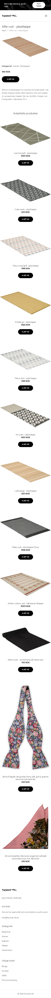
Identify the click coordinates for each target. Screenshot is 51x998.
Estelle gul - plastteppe (25, 322)
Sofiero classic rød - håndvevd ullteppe (25, 603)
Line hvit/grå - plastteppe (25, 153)
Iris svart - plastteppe (25, 434)
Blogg (4, 966)
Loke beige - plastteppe (25, 491)
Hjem (4, 30)
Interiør (16, 66)
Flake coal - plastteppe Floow (25, 547)
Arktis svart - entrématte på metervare (25, 660)
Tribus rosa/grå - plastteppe (26, 265)
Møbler (5, 945)
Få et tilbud (38, 5)
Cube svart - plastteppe (25, 209)
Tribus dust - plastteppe (25, 378)
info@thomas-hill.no (10, 917)
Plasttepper (25, 66)
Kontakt (5, 971)
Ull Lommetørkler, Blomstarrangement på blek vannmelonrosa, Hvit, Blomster (25, 857)
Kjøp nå (10, 79)
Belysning (6, 932)
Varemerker (7, 950)
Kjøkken (5, 941)
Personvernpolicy (9, 980)
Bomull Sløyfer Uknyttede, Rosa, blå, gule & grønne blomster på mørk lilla (25, 778)
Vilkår (4, 975)
